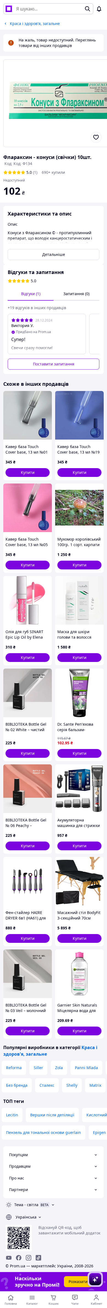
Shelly (71, 1085)
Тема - (26, 1204)
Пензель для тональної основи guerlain (43, 1132)
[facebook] (18, 1257)
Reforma (14, 1067)
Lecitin (12, 1114)
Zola (59, 1067)
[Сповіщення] (99, 8)
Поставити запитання (53, 364)
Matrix (95, 1085)
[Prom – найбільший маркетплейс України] (9, 9)
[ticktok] (38, 1257)
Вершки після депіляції (52, 1114)
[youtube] (8, 1257)
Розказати (78, 1281)
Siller (38, 1067)
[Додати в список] (96, 137)
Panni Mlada (86, 1067)
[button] (27, 472)
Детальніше (53, 254)
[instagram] (28, 1257)
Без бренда (16, 1085)
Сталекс (47, 1085)
